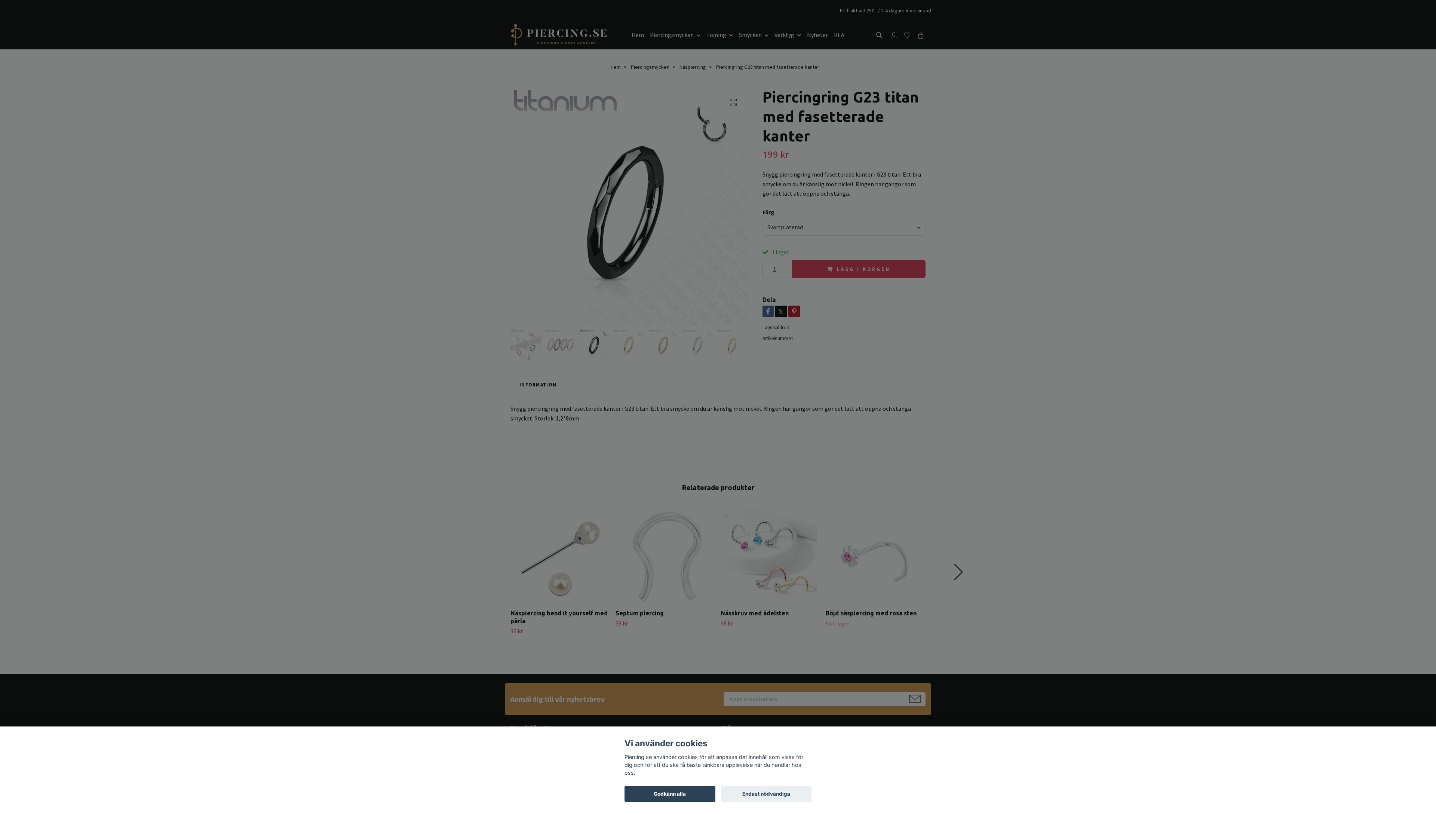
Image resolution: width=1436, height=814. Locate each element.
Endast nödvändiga (766, 794)
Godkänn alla (670, 794)
